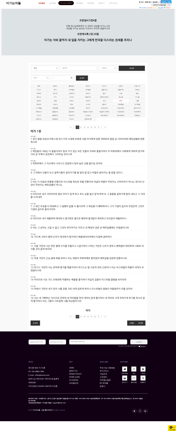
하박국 (39, 104)
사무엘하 (88, 90)
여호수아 (137, 86)
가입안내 (103, 374)
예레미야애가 (104, 97)
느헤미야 (71, 93)
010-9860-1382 (38, 371)
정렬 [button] (132, 323)
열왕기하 (121, 90)
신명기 (121, 86)
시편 (120, 93)
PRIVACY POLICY (75, 374)
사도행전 (71, 108)
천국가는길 (113, 3)
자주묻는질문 (105, 380)
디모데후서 (137, 112)
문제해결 (79, 3)
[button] (35, 323)
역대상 (137, 90)
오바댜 (88, 101)
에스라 (55, 93)
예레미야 (88, 97)
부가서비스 (104, 371)
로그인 (141, 2)
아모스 (71, 101)
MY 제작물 (104, 383)
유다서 (71, 119)
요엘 (55, 101)
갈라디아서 (137, 108)
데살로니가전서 (88, 112)
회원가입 (148, 2)
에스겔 (121, 97)
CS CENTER (73, 380)
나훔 (137, 101)
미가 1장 (33, 136)
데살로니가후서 (104, 112)
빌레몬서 (55, 115)
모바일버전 (73, 383)
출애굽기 (71, 86)
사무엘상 (71, 90)
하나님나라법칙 (66, 3)
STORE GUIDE (74, 377)
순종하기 (101, 3)
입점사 (102, 386)
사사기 (39, 90)
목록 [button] (141, 323)
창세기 (55, 86)
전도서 (39, 97)
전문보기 (143, 346)
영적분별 (90, 3)
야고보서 (88, 115)
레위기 (88, 86)
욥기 (104, 93)
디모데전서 (120, 112)
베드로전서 (104, 115)
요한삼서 (55, 119)
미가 (120, 101)
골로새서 (71, 112)
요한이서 (39, 119)
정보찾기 (155, 2)
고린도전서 (104, 108)
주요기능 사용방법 (107, 368)
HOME (71, 368)
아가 (55, 97)
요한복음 (55, 108)
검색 (132, 68)
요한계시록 (88, 119)
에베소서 (39, 112)
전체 (38, 86)
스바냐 (55, 104)
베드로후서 (120, 115)
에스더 (88, 93)
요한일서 (137, 115)
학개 (71, 104)
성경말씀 (41, 3)
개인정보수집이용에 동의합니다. (128, 346)
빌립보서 (55, 112)
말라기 (104, 104)
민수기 (104, 86)
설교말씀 (52, 3)
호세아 (39, 101)
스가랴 (88, 104)
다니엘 (137, 97)
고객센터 (103, 377)
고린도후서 (120, 108)
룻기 (55, 90)
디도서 (39, 115)
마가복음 (137, 104)
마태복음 (121, 104)
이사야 (71, 97)
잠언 (137, 93)
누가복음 (39, 108)
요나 (104, 101)
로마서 (88, 108)
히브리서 (71, 115)
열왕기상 (104, 90)
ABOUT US (73, 371)
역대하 (39, 93)
